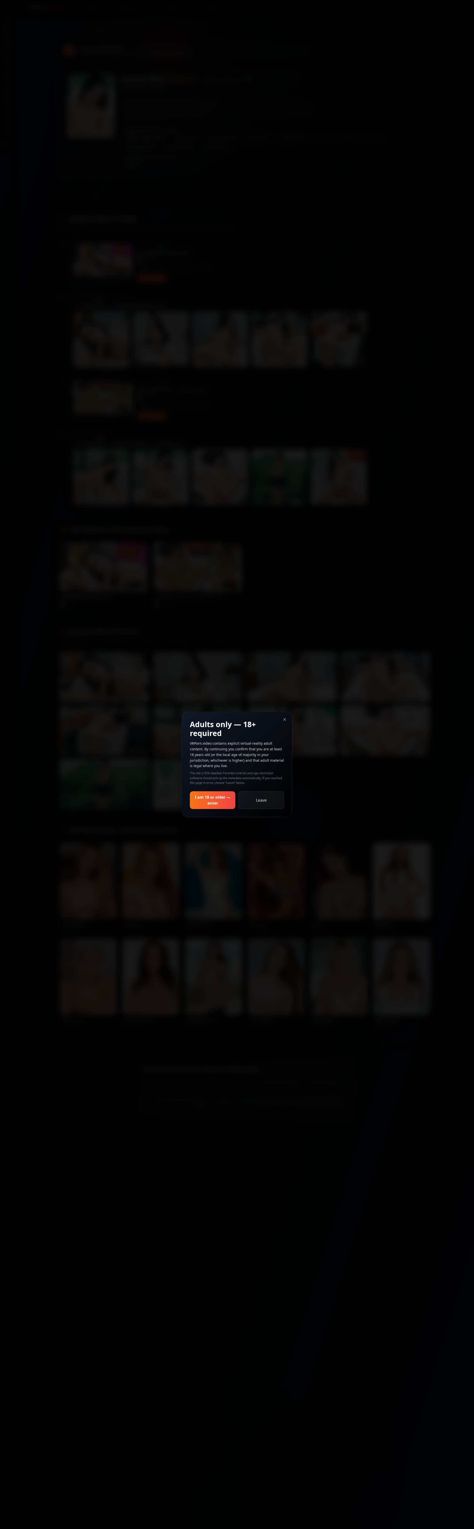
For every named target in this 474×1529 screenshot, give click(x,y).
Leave (261, 800)
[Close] (284, 719)
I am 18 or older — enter (212, 800)
